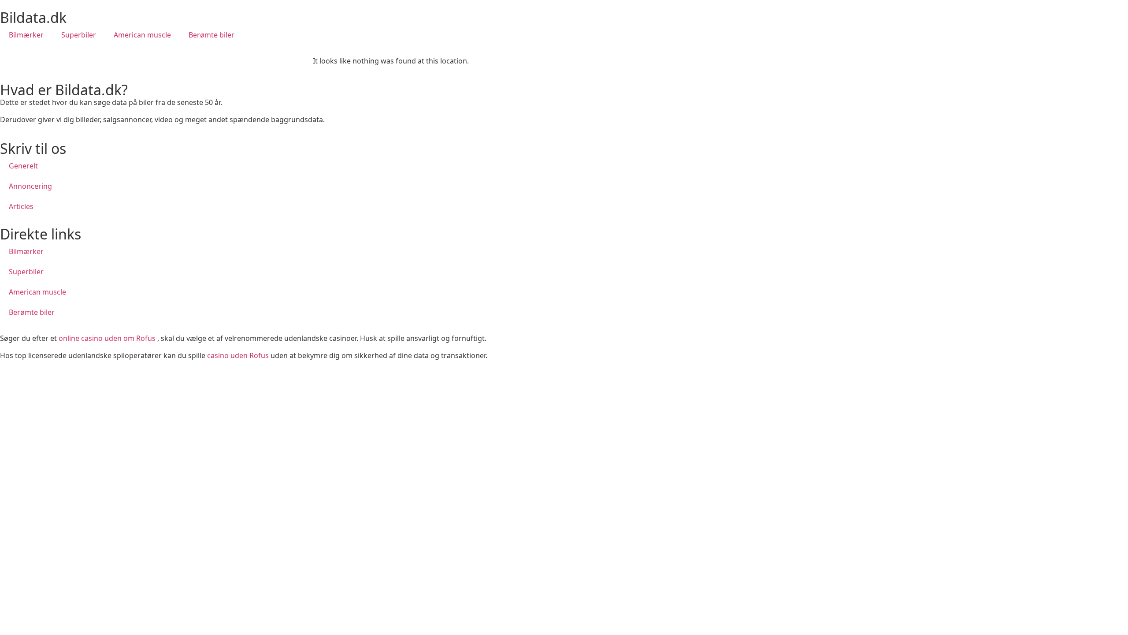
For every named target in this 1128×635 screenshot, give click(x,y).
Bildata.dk (33, 17)
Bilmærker (26, 35)
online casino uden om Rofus (107, 338)
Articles (21, 206)
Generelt (23, 166)
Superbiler (78, 35)
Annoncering (30, 186)
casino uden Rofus (238, 355)
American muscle (142, 35)
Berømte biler (211, 35)
